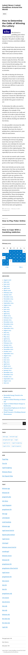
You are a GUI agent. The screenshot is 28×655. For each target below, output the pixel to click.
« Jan (6, 267)
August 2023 (7, 330)
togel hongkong (17, 443)
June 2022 (7, 360)
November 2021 (8, 374)
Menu (4, 13)
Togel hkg (5, 459)
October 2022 (8, 351)
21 (7, 261)
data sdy (4, 606)
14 (7, 257)
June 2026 (7, 284)
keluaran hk (5, 492)
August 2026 (7, 280)
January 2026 (8, 294)
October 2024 (8, 301)
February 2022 (8, 368)
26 (24, 261)
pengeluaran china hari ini (10, 568)
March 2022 (7, 366)
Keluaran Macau (7, 472)
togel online (6, 446)
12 (24, 254)
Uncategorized (5, 210)
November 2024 (8, 299)
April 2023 (7, 339)
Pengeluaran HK (7, 638)
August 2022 (7, 355)
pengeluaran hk (6, 509)
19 (24, 257)
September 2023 (8, 328)
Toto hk (4, 463)
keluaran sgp (13, 436)
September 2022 (8, 353)
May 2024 (6, 311)
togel (16, 439)
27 (4, 264)
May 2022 (6, 362)
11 (20, 254)
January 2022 (7, 370)
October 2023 (8, 326)
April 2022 (7, 364)
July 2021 (6, 383)
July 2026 (6, 282)
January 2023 (7, 345)
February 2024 (8, 318)
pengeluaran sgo (8, 439)
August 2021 (7, 381)
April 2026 (7, 288)
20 (4, 261)
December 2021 (8, 372)
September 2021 (8, 378)
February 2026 (8, 292)
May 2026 (7, 286)
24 (17, 261)
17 (17, 257)
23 (14, 261)
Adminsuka (7, 208)
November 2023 (8, 324)
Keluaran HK (5, 646)
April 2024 (7, 313)
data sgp (5, 436)
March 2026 (7, 290)
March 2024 (7, 315)
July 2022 (6, 357)
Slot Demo (5, 642)
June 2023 (7, 334)
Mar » (21, 267)
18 (20, 257)
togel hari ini (6, 443)
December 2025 (8, 297)
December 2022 (8, 347)
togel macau (5, 572)
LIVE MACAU (6, 518)
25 (21, 261)
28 (7, 264)
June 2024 (7, 309)
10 (17, 254)
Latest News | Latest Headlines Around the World (12, 7)
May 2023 (6, 336)
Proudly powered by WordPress (11, 652)
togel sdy (5, 627)
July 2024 (6, 307)
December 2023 (8, 322)
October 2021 (7, 376)
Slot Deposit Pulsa (7, 476)
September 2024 (8, 303)
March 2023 (7, 341)
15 (10, 257)
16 (14, 257)
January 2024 (7, 320)
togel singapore (16, 446)
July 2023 (6, 332)
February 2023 (8, 343)
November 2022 (8, 349)
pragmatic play (6, 497)
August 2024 (7, 305)
